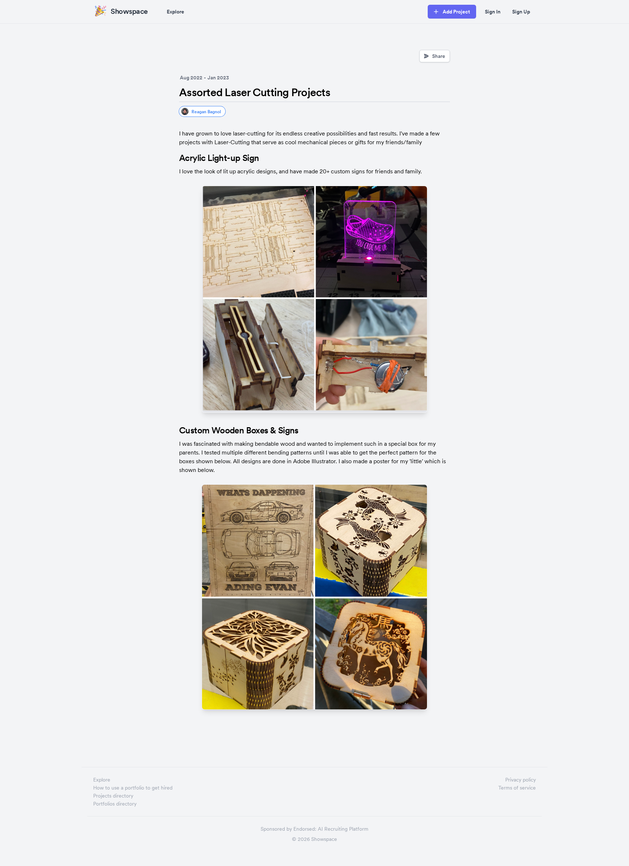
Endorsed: (304, 829)
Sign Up (521, 11)
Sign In (493, 11)
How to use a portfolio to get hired (133, 787)
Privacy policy (520, 779)
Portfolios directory (115, 803)
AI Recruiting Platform (343, 829)
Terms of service (517, 787)
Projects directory (113, 795)
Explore (175, 11)
